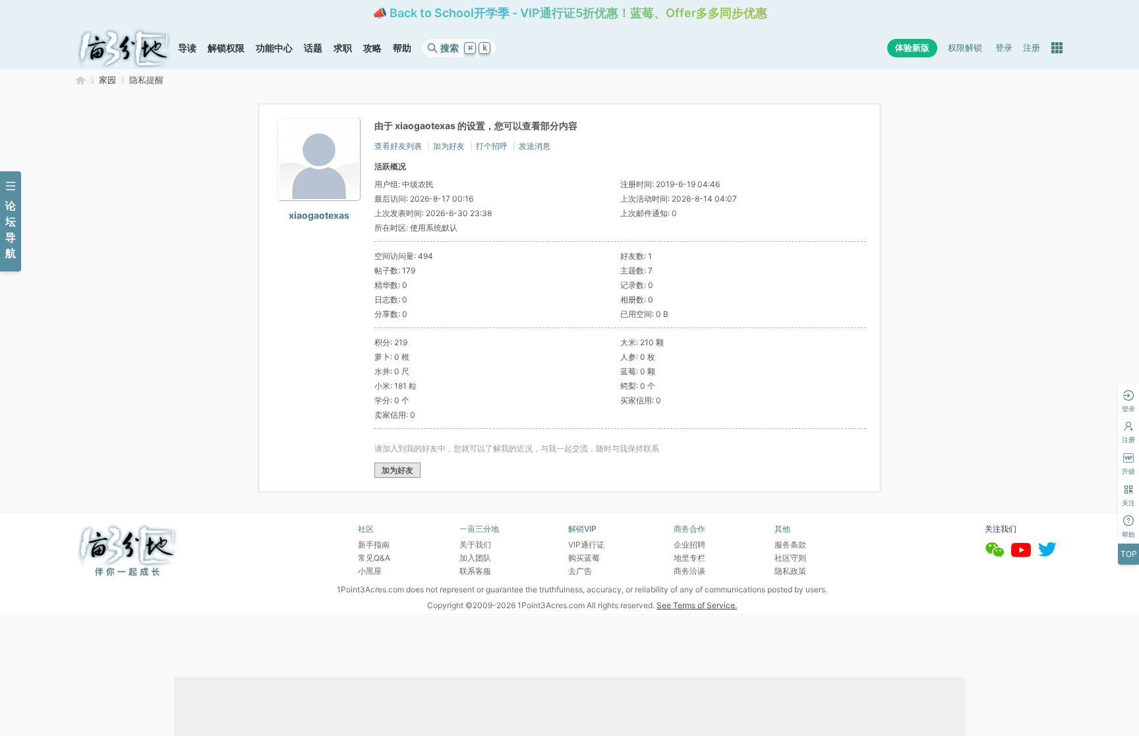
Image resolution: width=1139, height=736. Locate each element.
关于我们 (475, 545)
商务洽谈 (689, 571)
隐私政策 (790, 571)
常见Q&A (374, 558)
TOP (1129, 554)
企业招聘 (689, 545)
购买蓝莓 (584, 558)
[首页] (124, 48)
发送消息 (534, 146)
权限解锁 (965, 48)
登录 (1003, 48)
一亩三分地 (80, 80)
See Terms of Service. (697, 605)
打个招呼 (492, 146)
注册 (1031, 48)
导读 (187, 47)
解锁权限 (226, 47)
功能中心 (274, 47)
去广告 (580, 571)
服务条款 (790, 545)
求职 (343, 47)
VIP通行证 (586, 545)
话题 (313, 47)
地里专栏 (689, 558)
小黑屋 (370, 571)
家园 (107, 80)
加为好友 (449, 146)
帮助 (402, 47)
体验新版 (912, 48)
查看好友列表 (398, 146)
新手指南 (374, 545)
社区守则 (790, 558)
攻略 (372, 47)
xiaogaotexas (319, 215)
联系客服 (475, 571)
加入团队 (475, 558)
